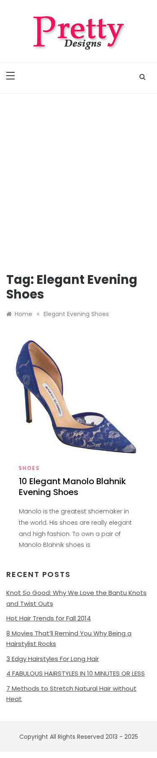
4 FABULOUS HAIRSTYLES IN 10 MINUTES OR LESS (75, 673)
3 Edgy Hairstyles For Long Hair (52, 658)
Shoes (29, 468)
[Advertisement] (78, 176)
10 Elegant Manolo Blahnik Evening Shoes (72, 486)
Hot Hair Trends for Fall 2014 (48, 618)
